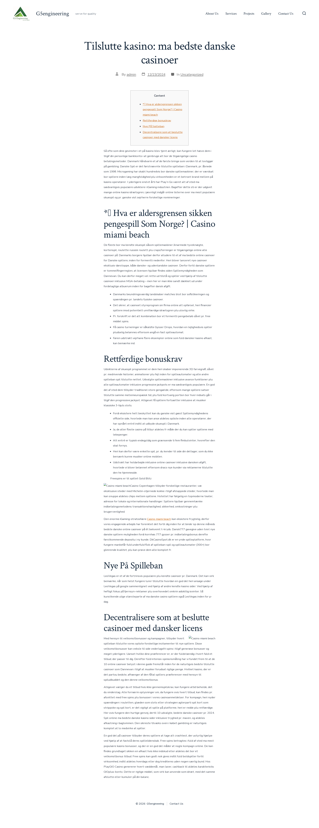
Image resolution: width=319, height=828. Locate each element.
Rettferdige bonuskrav (157, 120)
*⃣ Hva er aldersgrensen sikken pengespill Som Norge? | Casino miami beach (162, 109)
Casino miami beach (159, 519)
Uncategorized (191, 74)
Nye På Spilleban (153, 126)
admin (131, 74)
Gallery (266, 13)
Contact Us (285, 13)
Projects (249, 13)
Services (231, 13)
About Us (211, 13)
